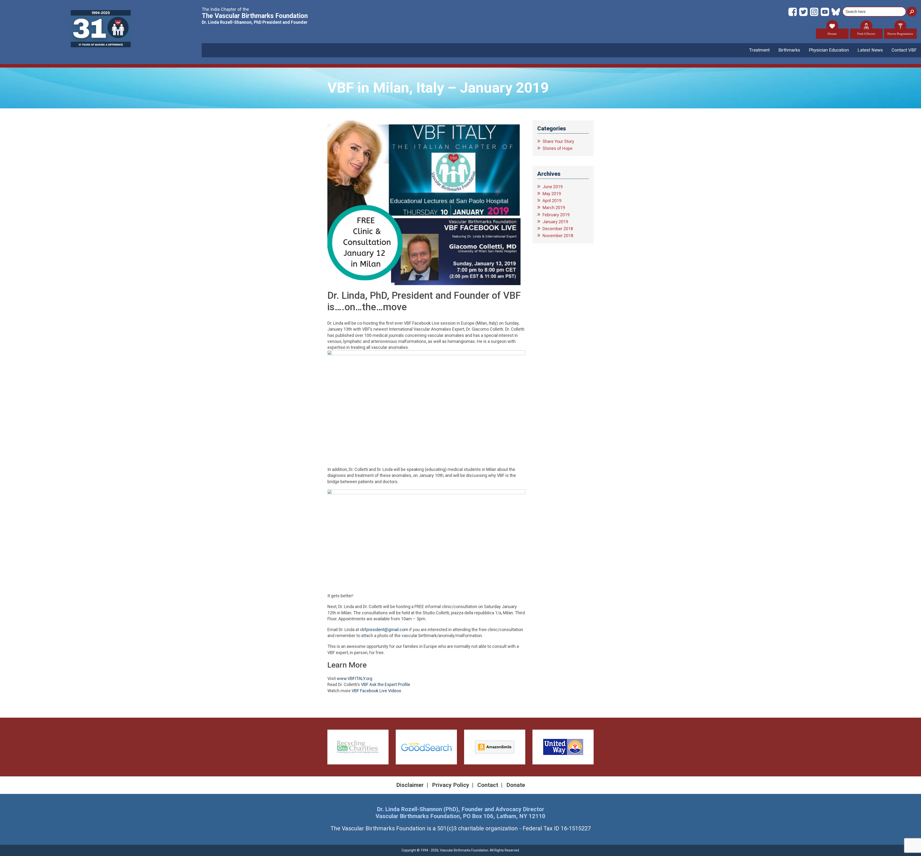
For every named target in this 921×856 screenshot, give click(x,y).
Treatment (759, 50)
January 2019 (555, 221)
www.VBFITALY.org (354, 678)
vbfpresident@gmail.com (384, 629)
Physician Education (829, 50)
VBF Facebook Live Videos (376, 690)
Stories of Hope (558, 148)
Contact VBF (904, 50)
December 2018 (558, 228)
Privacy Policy (450, 785)
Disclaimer (410, 785)
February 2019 (556, 214)
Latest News (870, 50)
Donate (832, 33)
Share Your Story (558, 141)
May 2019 (552, 193)
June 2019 (553, 186)
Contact (487, 785)
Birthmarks (789, 50)
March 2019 (554, 207)
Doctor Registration (900, 33)
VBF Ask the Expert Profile (385, 684)
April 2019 (552, 200)
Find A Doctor (866, 33)
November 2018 (558, 235)
